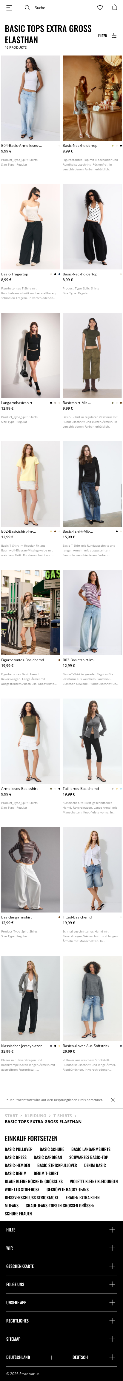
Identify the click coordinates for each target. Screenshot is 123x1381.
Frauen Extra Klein (83, 1197)
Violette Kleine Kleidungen (94, 1181)
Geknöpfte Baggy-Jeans (68, 1189)
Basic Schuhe (52, 1149)
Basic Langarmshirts (90, 1149)
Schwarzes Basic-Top (88, 1157)
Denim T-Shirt (46, 1173)
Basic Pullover (19, 1149)
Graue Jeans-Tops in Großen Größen (60, 1205)
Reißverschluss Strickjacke (32, 1197)
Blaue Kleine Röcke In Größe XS (34, 1181)
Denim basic (95, 1165)
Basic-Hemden (17, 1165)
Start (11, 1115)
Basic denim (16, 1173)
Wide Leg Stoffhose (22, 1189)
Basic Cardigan (48, 1157)
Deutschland (18, 1357)
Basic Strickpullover (57, 1165)
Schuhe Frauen (18, 1213)
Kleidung (35, 1115)
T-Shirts (62, 1115)
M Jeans (12, 1205)
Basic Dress (16, 1157)
